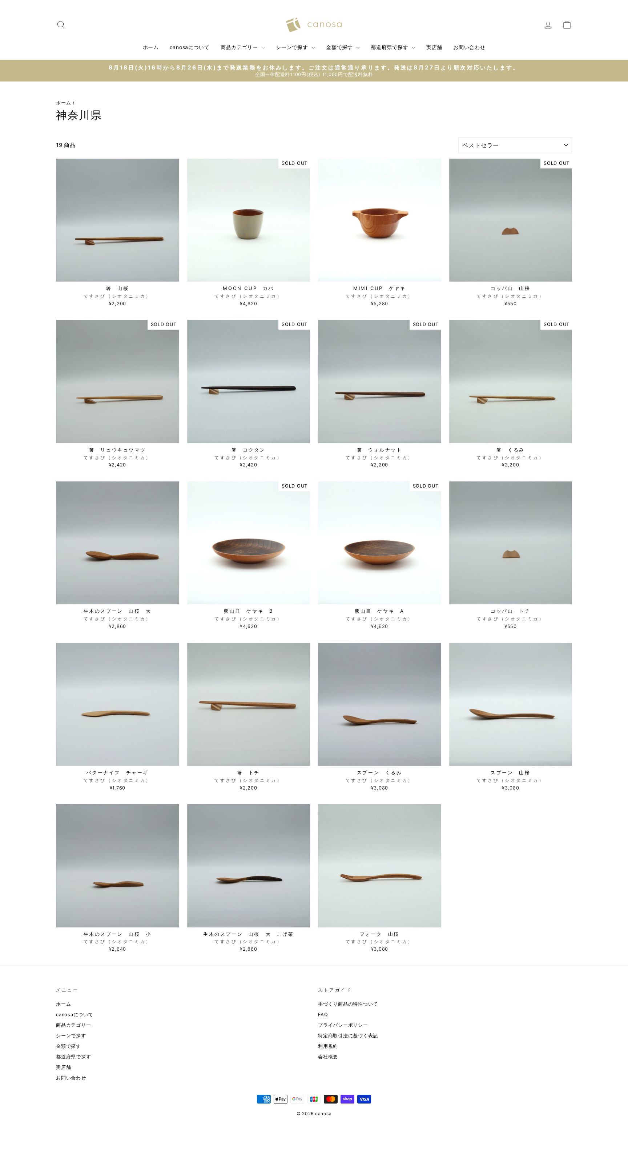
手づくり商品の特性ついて (348, 1004)
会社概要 (328, 1056)
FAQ (323, 1014)
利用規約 (328, 1046)
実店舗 (434, 47)
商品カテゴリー (240, 47)
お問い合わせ (469, 47)
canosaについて (190, 47)
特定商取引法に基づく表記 (348, 1035)
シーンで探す (293, 47)
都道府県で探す (390, 47)
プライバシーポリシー (343, 1025)
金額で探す (340, 47)
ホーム (151, 47)
